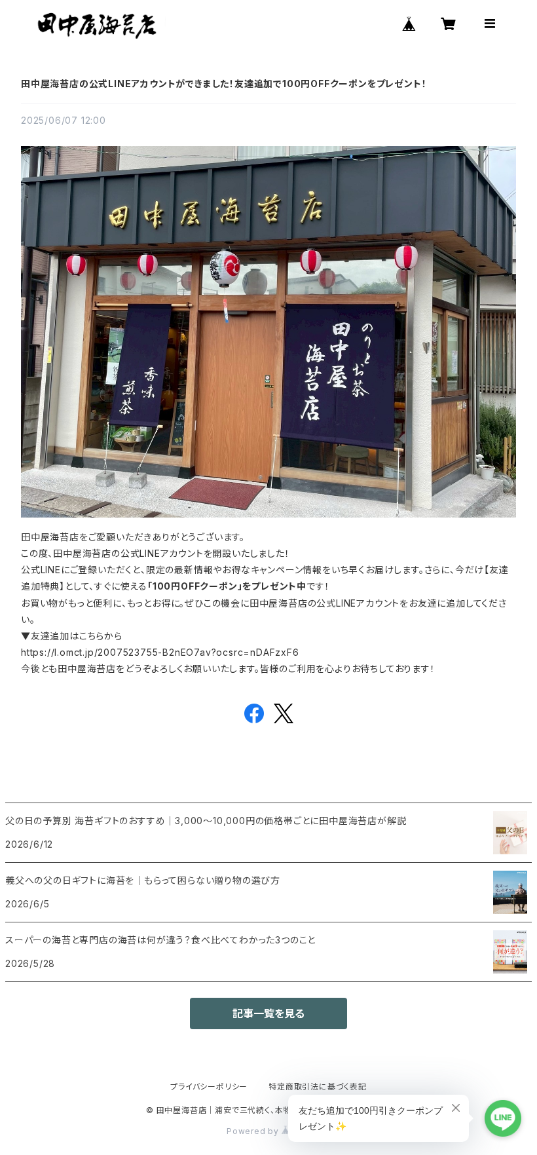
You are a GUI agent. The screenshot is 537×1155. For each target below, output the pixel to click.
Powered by (254, 1131)
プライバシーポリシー (209, 1086)
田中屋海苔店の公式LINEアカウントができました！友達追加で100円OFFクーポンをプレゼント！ (223, 83)
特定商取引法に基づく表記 (317, 1086)
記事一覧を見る (268, 1013)
